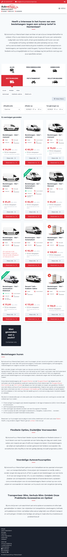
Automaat (5, 94)
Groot (4, 90)
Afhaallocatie (8, 106)
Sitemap (3, 542)
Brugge (3, 532)
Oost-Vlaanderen (6, 536)
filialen (58, 418)
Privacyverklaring (6, 543)
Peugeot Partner (27, 381)
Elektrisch (28, 94)
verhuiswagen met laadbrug (29, 389)
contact (32, 421)
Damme (3, 534)
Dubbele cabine (17, 94)
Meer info (10, 158)
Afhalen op (29, 106)
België (3, 529)
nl (65, 2)
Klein (18, 90)
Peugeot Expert (42, 381)
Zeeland (3, 539)
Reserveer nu (10, 162)
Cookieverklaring (6, 545)
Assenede (4, 537)
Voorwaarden (5, 547)
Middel (11, 90)
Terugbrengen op (52, 106)
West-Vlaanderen (6, 530)
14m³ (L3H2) (18, 385)
